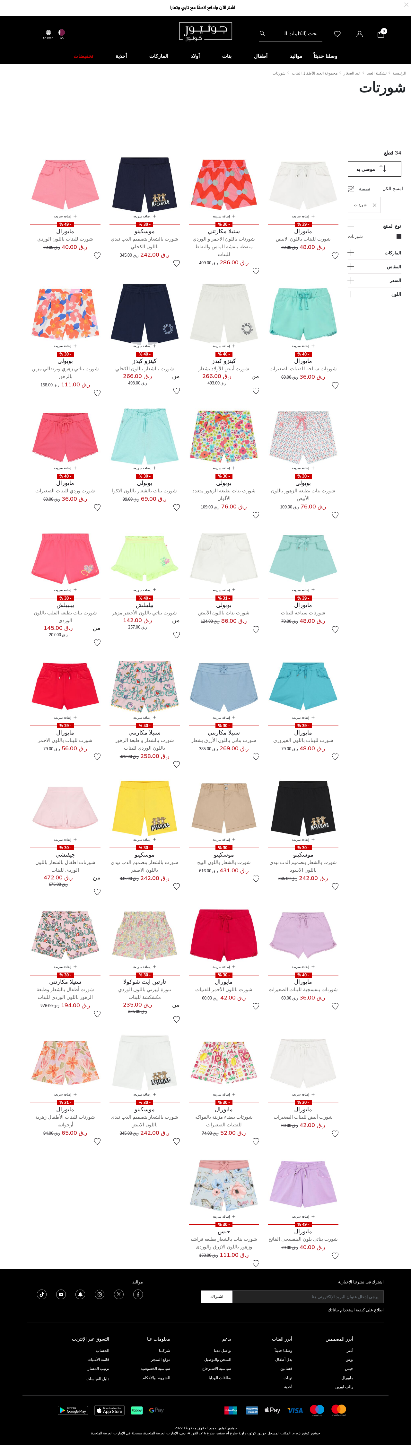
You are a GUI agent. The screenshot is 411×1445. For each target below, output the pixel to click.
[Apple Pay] (273, 1409)
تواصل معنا (222, 1350)
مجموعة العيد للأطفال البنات (314, 73)
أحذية (288, 1386)
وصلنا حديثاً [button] (325, 56)
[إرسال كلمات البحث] (262, 33)
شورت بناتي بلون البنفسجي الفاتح (303, 1239)
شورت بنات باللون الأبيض (223, 613)
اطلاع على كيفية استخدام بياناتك (356, 1310)
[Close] (406, 4)
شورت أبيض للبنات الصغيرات (303, 1117)
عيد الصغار (352, 73)
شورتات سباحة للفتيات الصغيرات (303, 369)
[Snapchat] (80, 1293)
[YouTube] (61, 1293)
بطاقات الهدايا (220, 1377)
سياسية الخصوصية (155, 1368)
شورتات (279, 73)
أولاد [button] (195, 56)
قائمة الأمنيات (98, 1359)
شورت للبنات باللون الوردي (65, 239)
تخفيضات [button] (83, 56)
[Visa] (295, 1410)
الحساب (102, 1350)
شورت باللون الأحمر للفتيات (223, 989)
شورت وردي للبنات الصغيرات (65, 491)
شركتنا (164, 1350)
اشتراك (216, 1296)
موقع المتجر (160, 1359)
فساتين (286, 1368)
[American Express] (252, 1409)
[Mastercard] (339, 1409)
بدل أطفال (283, 1359)
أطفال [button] (260, 56)
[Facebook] (138, 1293)
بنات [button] (227, 56)
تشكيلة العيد (377, 73)
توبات (288, 1377)
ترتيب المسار (98, 1368)
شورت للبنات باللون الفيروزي (303, 740)
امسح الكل (392, 188)
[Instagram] (99, 1293)
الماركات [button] (158, 56)
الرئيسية (399, 73)
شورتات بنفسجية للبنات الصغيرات (303, 989)
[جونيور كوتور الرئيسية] (205, 31)
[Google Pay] (156, 1409)
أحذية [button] (121, 56)
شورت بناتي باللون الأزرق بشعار (223, 740)
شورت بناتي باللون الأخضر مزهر (144, 613)
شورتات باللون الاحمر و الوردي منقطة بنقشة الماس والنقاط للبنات (224, 246)
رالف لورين (344, 1386)
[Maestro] (317, 1409)
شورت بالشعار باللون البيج (224, 862)
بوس (349, 1359)
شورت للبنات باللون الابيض (303, 239)
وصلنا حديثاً (283, 1350)
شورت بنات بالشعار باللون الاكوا (144, 491)
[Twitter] (119, 1293)
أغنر (350, 1350)
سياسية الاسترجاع (216, 1368)
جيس (349, 1368)
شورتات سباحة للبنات (303, 613)
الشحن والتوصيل (217, 1359)
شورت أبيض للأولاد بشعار (223, 369)
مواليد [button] (296, 56)
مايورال (347, 1377)
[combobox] (290, 33)
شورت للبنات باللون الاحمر (65, 740)
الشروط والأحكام (156, 1377)
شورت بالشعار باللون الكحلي (144, 369)
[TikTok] (42, 1293)
